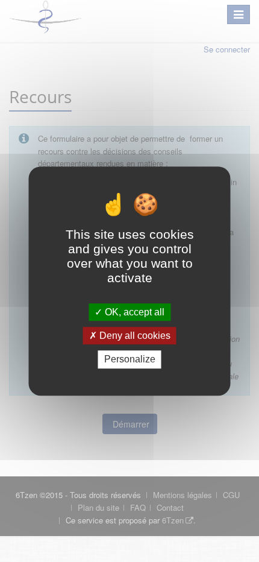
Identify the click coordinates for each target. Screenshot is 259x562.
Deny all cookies (133, 335)
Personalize (129, 360)
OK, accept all (133, 312)
